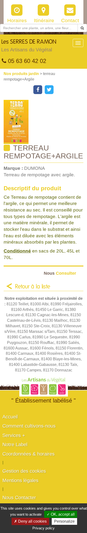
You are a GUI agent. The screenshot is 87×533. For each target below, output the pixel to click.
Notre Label (14, 444)
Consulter (60, 273)
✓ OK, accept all (61, 514)
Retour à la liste (32, 287)
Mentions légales (20, 480)
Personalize (64, 521)
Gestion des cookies (24, 471)
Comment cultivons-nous (29, 426)
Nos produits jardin (22, 74)
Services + (13, 435)
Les (28, 45)
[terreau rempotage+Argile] (45, 122)
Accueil (10, 416)
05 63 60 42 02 (26, 61)
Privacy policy (43, 528)
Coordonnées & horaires (28, 454)
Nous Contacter (19, 497)
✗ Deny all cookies (30, 521)
